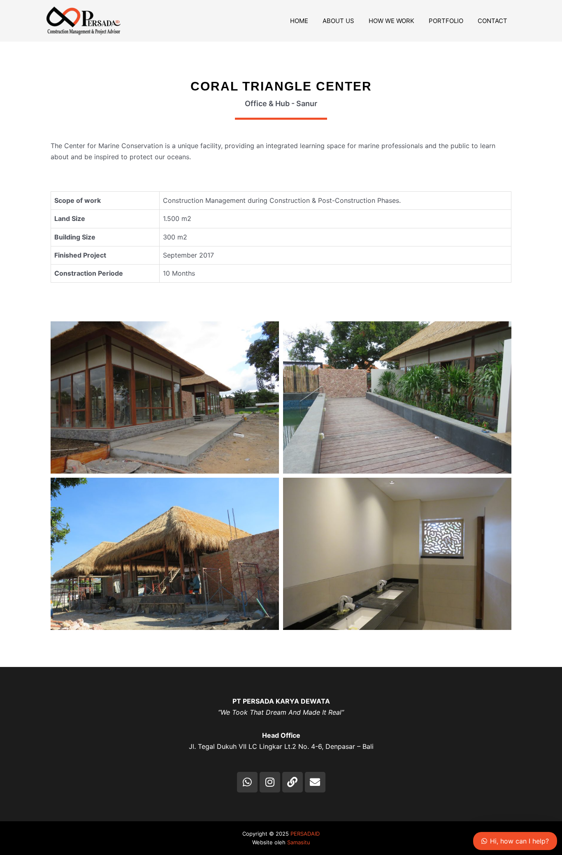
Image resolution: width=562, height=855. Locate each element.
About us (338, 21)
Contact (492, 21)
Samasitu (298, 842)
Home (299, 21)
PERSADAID (305, 833)
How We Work (391, 21)
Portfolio (446, 21)
